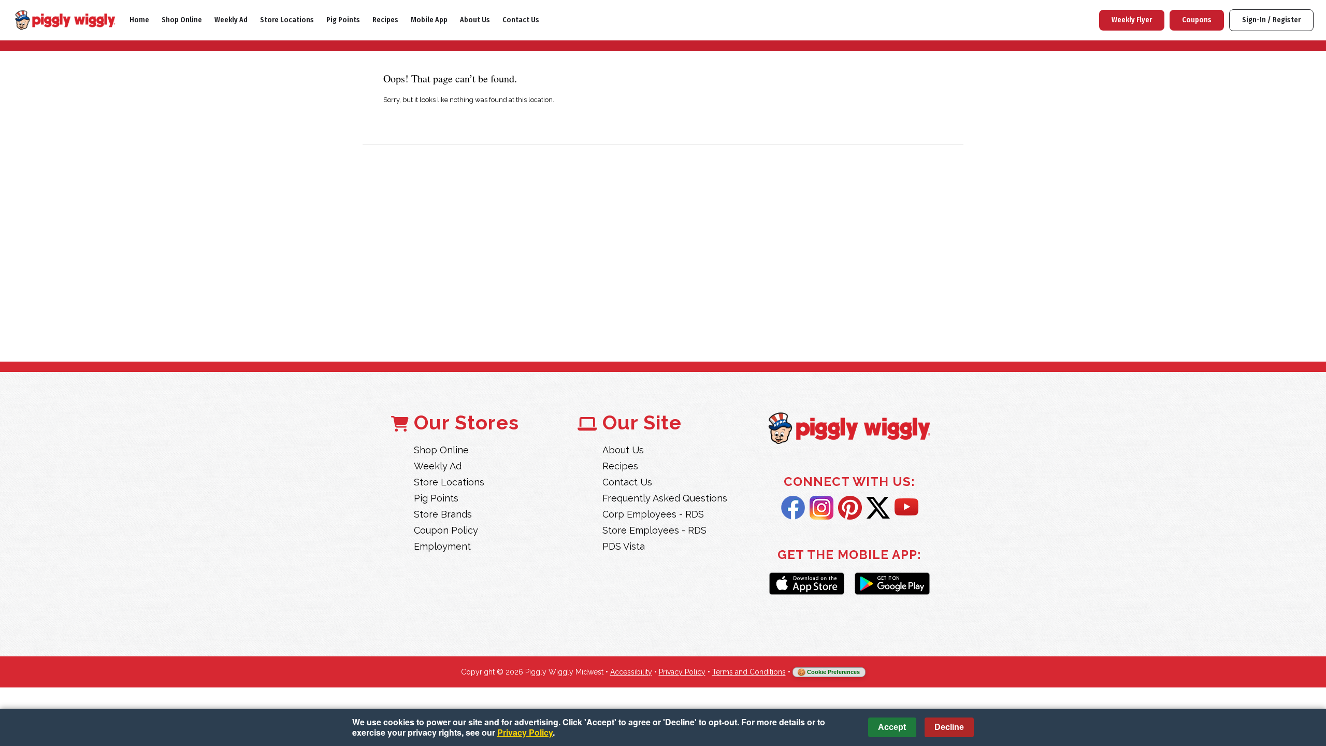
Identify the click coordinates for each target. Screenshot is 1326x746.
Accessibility (631, 672)
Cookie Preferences (833, 672)
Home (139, 20)
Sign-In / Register (1271, 20)
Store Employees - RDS (654, 530)
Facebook (793, 508)
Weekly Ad (231, 20)
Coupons (1197, 20)
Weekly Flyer (1132, 20)
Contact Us (520, 20)
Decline (949, 727)
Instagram (821, 508)
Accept (892, 727)
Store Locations (287, 20)
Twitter (878, 508)
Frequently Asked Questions (664, 498)
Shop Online (182, 20)
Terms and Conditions (749, 672)
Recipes (385, 20)
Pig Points (343, 20)
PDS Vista (623, 546)
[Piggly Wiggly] (849, 429)
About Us (475, 20)
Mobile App (429, 20)
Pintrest (850, 508)
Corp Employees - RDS (653, 514)
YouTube (906, 508)
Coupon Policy (446, 530)
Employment (442, 546)
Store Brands (443, 514)
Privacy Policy (682, 672)
